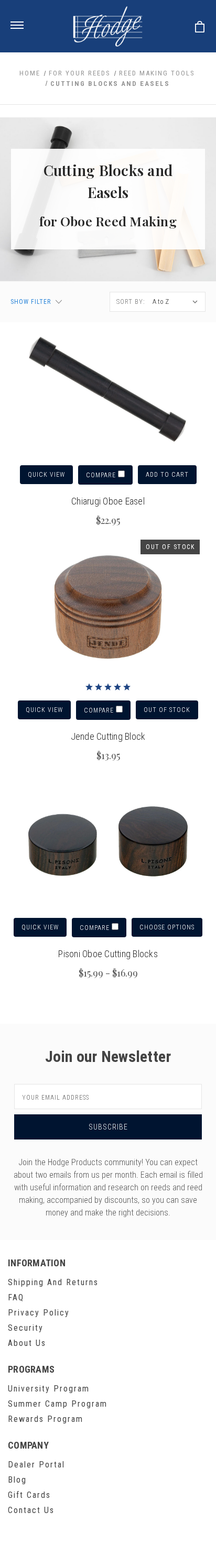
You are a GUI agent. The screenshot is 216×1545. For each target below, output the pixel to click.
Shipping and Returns (53, 1282)
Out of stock (167, 710)
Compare (102, 475)
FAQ (16, 1297)
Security (26, 1328)
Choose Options (167, 927)
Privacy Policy (39, 1313)
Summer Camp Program (57, 1404)
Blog (17, 1480)
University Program (49, 1389)
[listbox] (176, 301)
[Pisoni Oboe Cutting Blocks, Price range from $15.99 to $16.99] (108, 843)
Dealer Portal (36, 1465)
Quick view (46, 474)
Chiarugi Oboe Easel (108, 501)
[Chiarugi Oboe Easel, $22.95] (108, 390)
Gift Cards (29, 1495)
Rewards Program (45, 1419)
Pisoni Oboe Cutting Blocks (108, 953)
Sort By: (130, 301)
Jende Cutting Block (108, 736)
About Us (27, 1343)
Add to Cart (167, 474)
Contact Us (31, 1510)
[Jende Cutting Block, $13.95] (108, 608)
